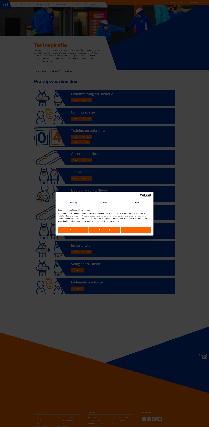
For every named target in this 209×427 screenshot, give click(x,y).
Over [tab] (137, 203)
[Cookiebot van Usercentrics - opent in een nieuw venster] (141, 195)
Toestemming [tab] (72, 203)
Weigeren (73, 230)
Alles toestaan (135, 230)
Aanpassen (103, 230)
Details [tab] (104, 203)
